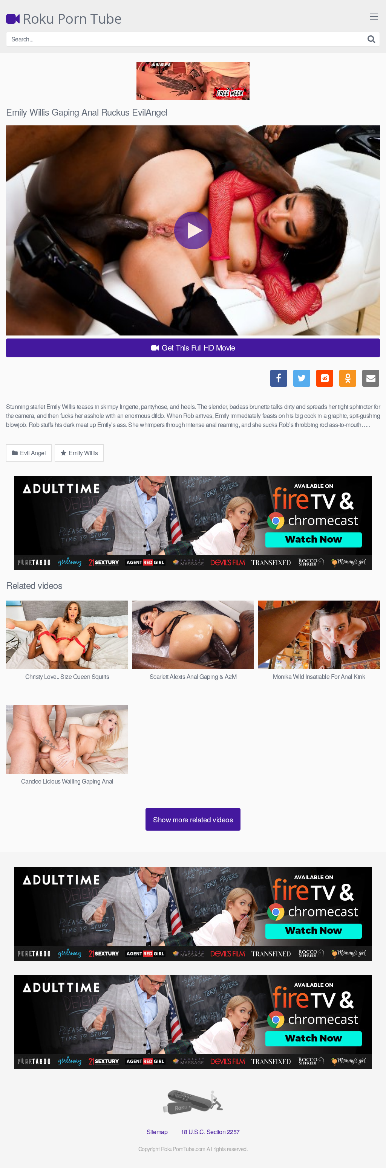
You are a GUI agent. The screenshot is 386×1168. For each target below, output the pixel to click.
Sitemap (157, 1131)
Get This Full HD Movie (197, 347)
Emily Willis (82, 452)
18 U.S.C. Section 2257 (210, 1131)
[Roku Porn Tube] (193, 1103)
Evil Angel (32, 452)
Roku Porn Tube (70, 19)
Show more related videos (193, 819)
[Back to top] (365, 1144)
